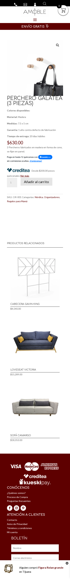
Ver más (24, 175)
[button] (58, 45)
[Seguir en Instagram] (16, 508)
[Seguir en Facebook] (9, 508)
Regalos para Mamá (17, 201)
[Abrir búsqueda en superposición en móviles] (44, 3)
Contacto (12, 519)
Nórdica (39, 197)
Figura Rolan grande (50, 567)
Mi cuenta (12, 532)
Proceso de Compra (17, 497)
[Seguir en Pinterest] (23, 508)
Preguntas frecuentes (19, 501)
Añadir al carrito (36, 182)
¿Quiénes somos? (16, 492)
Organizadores (52, 197)
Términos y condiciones (19, 528)
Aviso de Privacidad (17, 524)
